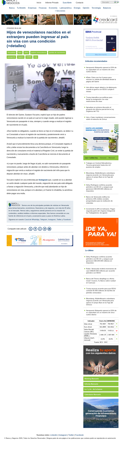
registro (21, 57)
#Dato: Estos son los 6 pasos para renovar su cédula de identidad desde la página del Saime (101, 79)
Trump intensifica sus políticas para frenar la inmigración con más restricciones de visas (99, 99)
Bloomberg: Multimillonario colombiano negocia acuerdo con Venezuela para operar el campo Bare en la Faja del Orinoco (100, 176)
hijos (20, 52)
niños (26, 52)
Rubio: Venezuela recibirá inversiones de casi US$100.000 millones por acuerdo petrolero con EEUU (101, 271)
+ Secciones (60, 11)
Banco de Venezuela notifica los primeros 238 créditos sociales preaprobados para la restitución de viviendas (99, 200)
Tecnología (96, 8)
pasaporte (11, 57)
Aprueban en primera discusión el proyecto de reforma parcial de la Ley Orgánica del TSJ (100, 109)
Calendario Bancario (92, 394)
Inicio (39, 3)
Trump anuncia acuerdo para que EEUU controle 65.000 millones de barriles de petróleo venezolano (101, 291)
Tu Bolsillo (21, 8)
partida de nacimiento (57, 52)
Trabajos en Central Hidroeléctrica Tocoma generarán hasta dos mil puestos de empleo (98, 165)
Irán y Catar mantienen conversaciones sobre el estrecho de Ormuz (100, 118)
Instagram (52, 219)
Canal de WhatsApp (31, 219)
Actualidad (11, 52)
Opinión (86, 8)
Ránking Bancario (91, 379)
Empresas (32, 8)
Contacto (79, 3)
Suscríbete (67, 3)
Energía (77, 8)
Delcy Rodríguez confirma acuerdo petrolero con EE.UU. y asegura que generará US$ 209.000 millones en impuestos (99, 188)
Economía (53, 8)
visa (35, 57)
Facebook (67, 219)
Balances (107, 8)
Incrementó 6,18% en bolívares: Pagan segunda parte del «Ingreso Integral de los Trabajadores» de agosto (100, 211)
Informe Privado (51, 3)
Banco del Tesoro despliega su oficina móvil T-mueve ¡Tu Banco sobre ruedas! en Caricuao (101, 281)
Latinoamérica (65, 8)
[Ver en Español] (118, 2)
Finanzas (43, 8)
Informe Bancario (91, 384)
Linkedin (54, 435)
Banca (12, 8)
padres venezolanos (38, 52)
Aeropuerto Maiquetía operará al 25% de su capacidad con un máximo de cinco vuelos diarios (101, 69)
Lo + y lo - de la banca (93, 389)
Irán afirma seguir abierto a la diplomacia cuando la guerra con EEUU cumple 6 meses (101, 89)
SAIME (28, 57)
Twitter (59, 219)
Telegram (43, 219)
